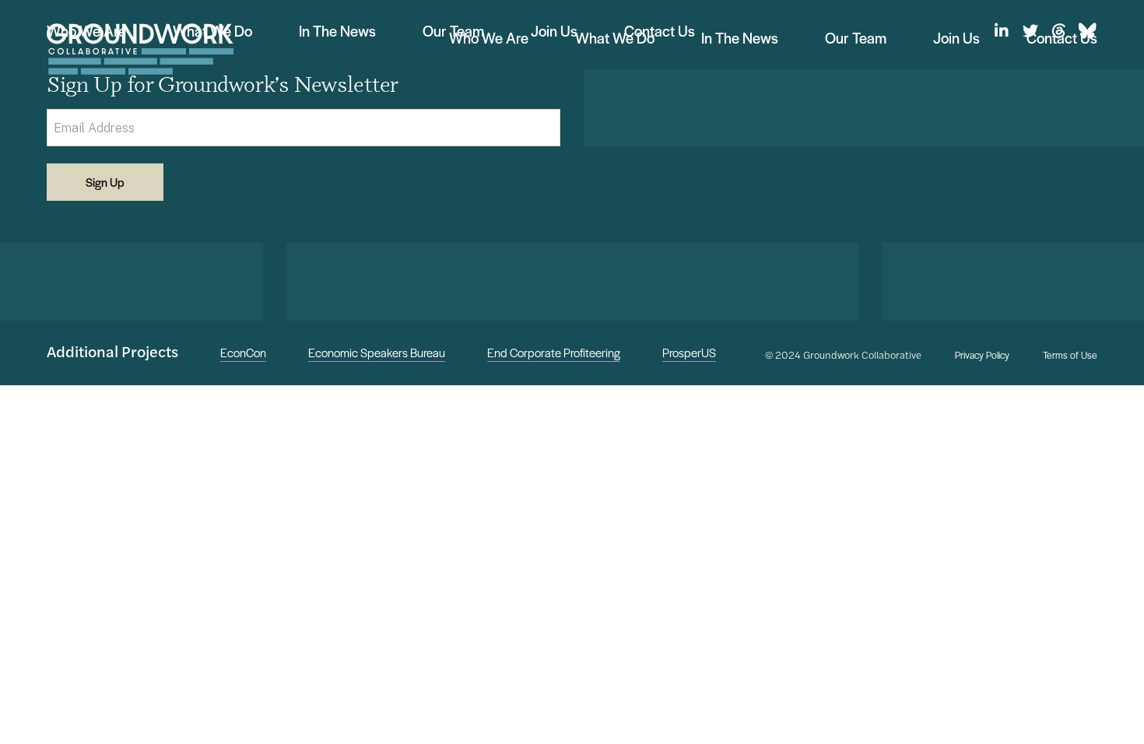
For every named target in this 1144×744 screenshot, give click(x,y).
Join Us (956, 37)
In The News (739, 37)
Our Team (855, 37)
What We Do (614, 37)
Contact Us (1061, 37)
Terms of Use (1070, 355)
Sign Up (105, 182)
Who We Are (488, 37)
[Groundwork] (140, 49)
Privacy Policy (982, 355)
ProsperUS (689, 352)
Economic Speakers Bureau (376, 352)
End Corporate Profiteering (553, 352)
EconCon (243, 352)
